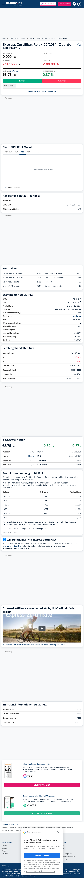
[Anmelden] (79, 4)
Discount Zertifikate (9, 828)
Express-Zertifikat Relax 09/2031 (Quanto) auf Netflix (48, 38)
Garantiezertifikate (53, 828)
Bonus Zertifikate (24, 828)
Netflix (31, 456)
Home (4, 38)
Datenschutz (60, 848)
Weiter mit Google (42, 855)
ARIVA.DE (8, 876)
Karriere (5, 848)
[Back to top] (77, 875)
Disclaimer (59, 851)
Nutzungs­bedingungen (63, 854)
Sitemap (5, 854)
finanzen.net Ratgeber (12, 546)
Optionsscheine (7, 830)
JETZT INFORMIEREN (42, 785)
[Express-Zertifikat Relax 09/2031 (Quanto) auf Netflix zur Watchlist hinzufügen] (79, 45)
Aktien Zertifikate (38, 828)
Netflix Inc (14, 71)
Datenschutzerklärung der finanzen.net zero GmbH (40, 872)
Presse (4, 851)
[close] (58, 832)
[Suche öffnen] (74, 4)
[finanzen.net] (14, 3)
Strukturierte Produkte (17, 38)
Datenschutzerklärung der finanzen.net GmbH (42, 870)
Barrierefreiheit (61, 859)
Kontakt (4, 845)
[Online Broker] (15, 5)
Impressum (59, 845)
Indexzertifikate (67, 828)
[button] (48, 4)
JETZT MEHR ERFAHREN (42, 813)
